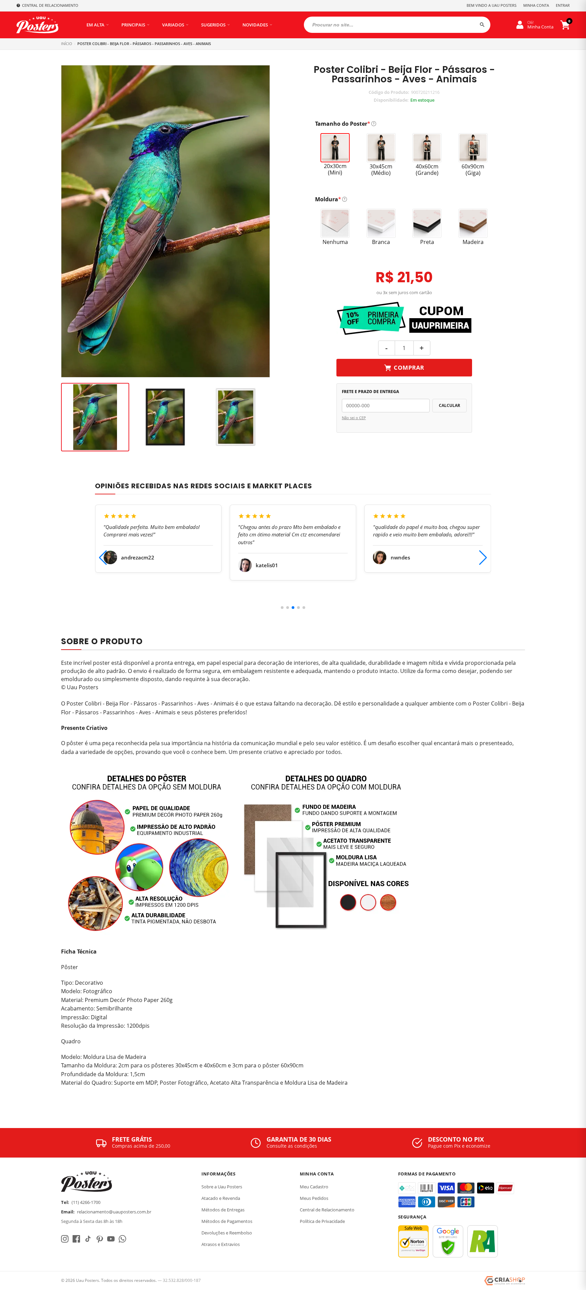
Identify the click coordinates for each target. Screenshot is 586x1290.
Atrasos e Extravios (220, 1244)
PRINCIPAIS (133, 25)
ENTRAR (563, 5)
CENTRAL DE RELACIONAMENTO (50, 5)
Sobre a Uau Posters (221, 1187)
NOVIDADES (255, 25)
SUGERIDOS (213, 25)
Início (66, 43)
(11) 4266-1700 (86, 1202)
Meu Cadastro (314, 1187)
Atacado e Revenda (220, 1198)
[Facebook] (76, 1239)
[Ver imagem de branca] (235, 417)
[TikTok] (88, 1239)
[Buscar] (482, 25)
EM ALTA (95, 25)
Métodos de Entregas (223, 1210)
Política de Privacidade (322, 1221)
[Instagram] (65, 1239)
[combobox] (397, 25)
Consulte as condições (292, 1146)
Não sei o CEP (354, 417)
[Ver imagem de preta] (165, 417)
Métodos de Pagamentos (226, 1221)
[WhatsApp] (122, 1239)
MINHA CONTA (536, 5)
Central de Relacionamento (327, 1210)
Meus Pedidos (314, 1198)
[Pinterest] (99, 1239)
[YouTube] (111, 1239)
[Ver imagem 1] (95, 417)
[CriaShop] (504, 1281)
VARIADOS (173, 25)
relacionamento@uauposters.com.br (114, 1212)
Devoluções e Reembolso (226, 1233)
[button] (282, 607)
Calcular (449, 405)
